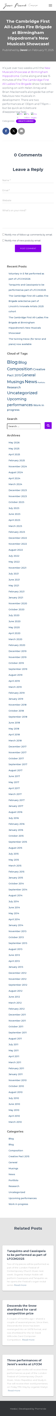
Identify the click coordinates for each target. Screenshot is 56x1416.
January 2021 (16, 597)
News (12, 1174)
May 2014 (14, 913)
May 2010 (14, 1110)
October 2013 (16, 937)
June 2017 (14, 776)
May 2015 (14, 859)
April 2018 (14, 734)
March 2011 (15, 1062)
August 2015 (15, 848)
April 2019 (14, 681)
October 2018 (16, 710)
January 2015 (16, 877)
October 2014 (16, 883)
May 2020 (14, 627)
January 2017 (16, 806)
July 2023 (14, 508)
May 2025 (14, 448)
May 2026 (14, 442)
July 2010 (14, 1098)
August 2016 (15, 812)
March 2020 (15, 639)
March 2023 (15, 526)
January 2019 (16, 698)
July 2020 (14, 615)
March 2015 (15, 865)
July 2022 (14, 556)
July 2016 (14, 818)
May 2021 (14, 585)
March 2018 (15, 740)
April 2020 (14, 633)
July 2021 (14, 573)
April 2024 (14, 478)
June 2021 (14, 579)
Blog (12, 362)
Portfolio (13, 1180)
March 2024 (15, 484)
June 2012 (14, 996)
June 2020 (15, 621)
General (13, 1162)
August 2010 (16, 1092)
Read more (14, 1390)
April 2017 (14, 788)
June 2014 (14, 907)
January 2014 (16, 925)
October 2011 (16, 1026)
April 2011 (14, 1056)
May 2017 (14, 782)
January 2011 (16, 1074)
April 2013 (14, 961)
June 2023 (14, 514)
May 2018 (14, 728)
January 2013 (16, 967)
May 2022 (14, 561)
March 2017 (15, 794)
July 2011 (13, 1044)
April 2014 (14, 919)
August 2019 (15, 675)
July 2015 (14, 853)
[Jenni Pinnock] (21, 5)
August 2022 (16, 549)
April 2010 (14, 1116)
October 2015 (16, 835)
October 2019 (16, 663)
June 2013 (14, 955)
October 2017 (16, 758)
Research (14, 387)
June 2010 (14, 1104)
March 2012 (15, 1002)
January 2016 (16, 830)
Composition (16, 1150)
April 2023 (14, 520)
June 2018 (14, 722)
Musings (15, 381)
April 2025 (14, 454)
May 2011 (14, 1050)
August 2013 (15, 949)
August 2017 (15, 770)
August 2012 (15, 991)
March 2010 (15, 1122)
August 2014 (15, 895)
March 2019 (15, 687)
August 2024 (16, 472)
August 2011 (15, 1038)
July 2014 (14, 901)
